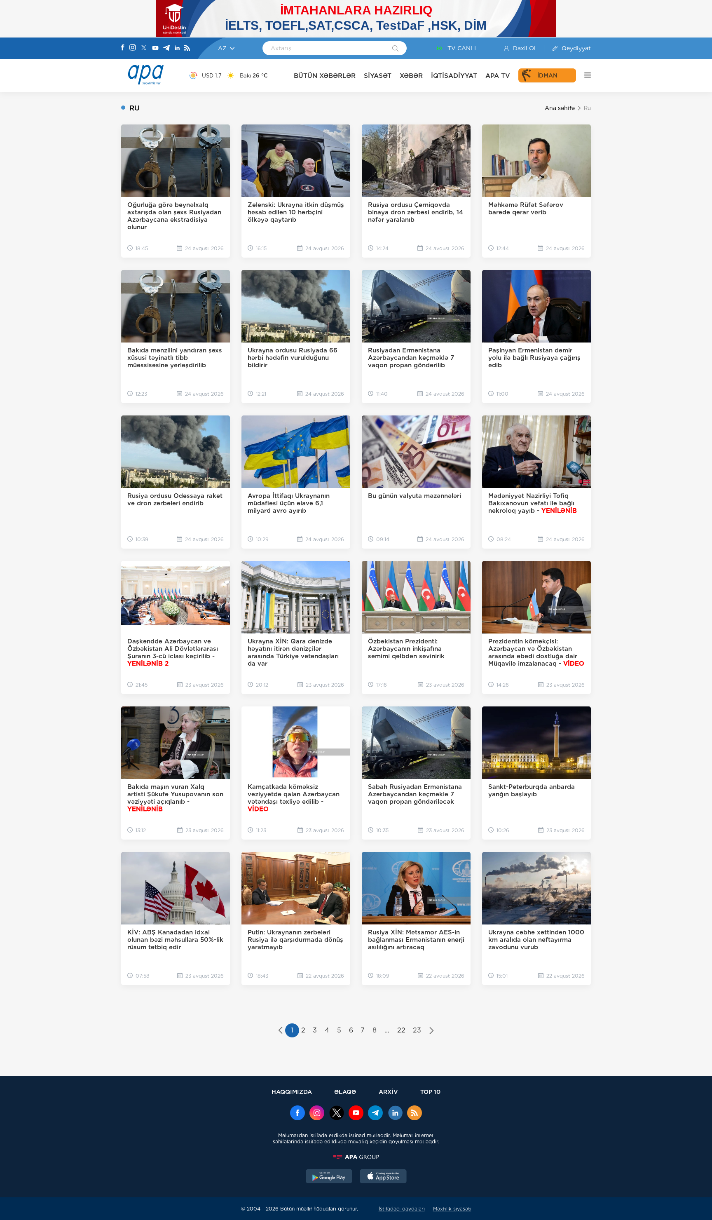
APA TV (497, 76)
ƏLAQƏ (345, 1091)
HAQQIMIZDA (292, 1091)
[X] (144, 48)
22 (401, 1030)
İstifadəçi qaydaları (402, 1209)
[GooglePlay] (329, 1177)
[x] (336, 1113)
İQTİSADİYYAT (454, 76)
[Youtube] (155, 48)
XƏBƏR (411, 76)
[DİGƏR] (583, 75)
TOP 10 (430, 1091)
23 (417, 1030)
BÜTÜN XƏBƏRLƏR (325, 76)
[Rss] (187, 48)
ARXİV (388, 1091)
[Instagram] (132, 48)
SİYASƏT (377, 76)
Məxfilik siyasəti (452, 1209)
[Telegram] (166, 48)
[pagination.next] (431, 1031)
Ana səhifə (560, 108)
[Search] (395, 49)
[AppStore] (383, 1177)
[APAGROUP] (356, 1157)
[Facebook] (122, 48)
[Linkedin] (177, 48)
